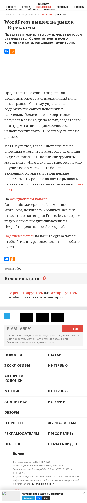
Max (46, 498)
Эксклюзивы (43, 7)
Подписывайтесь (19, 236)
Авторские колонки (14, 378)
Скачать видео (62, 444)
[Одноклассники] (12, 51)
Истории (57, 401)
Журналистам (62, 423)
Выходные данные (43, 483)
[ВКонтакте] (6, 51)
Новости (11, 7)
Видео (17, 268)
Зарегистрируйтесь (26, 292)
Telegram (28, 498)
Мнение (12, 391)
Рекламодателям (21, 433)
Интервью (62, 7)
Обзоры (11, 412)
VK (38, 498)
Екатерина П (47, 14)
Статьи (26, 7)
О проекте (14, 423)
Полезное (13, 444)
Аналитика (16, 401)
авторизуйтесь (64, 292)
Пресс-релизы (61, 433)
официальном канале (28, 199)
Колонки (79, 7)
